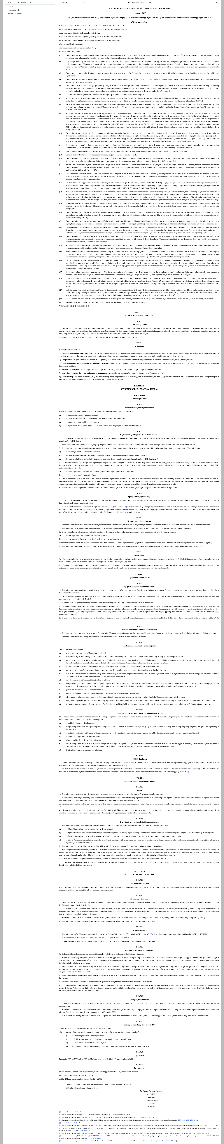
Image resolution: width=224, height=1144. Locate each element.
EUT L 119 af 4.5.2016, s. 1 (94, 1138)
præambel (12, 6)
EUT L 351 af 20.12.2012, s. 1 (198, 1133)
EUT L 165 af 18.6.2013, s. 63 (81, 1130)
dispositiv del (14, 10)
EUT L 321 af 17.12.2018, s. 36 (166, 1141)
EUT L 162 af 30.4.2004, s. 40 (187, 1120)
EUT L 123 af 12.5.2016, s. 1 (71, 1123)
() (121, 40)
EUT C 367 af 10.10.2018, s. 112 (72, 1112)
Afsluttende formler (15, 14)
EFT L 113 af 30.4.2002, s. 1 (145, 1117)
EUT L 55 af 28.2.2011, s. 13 (209, 1125)
